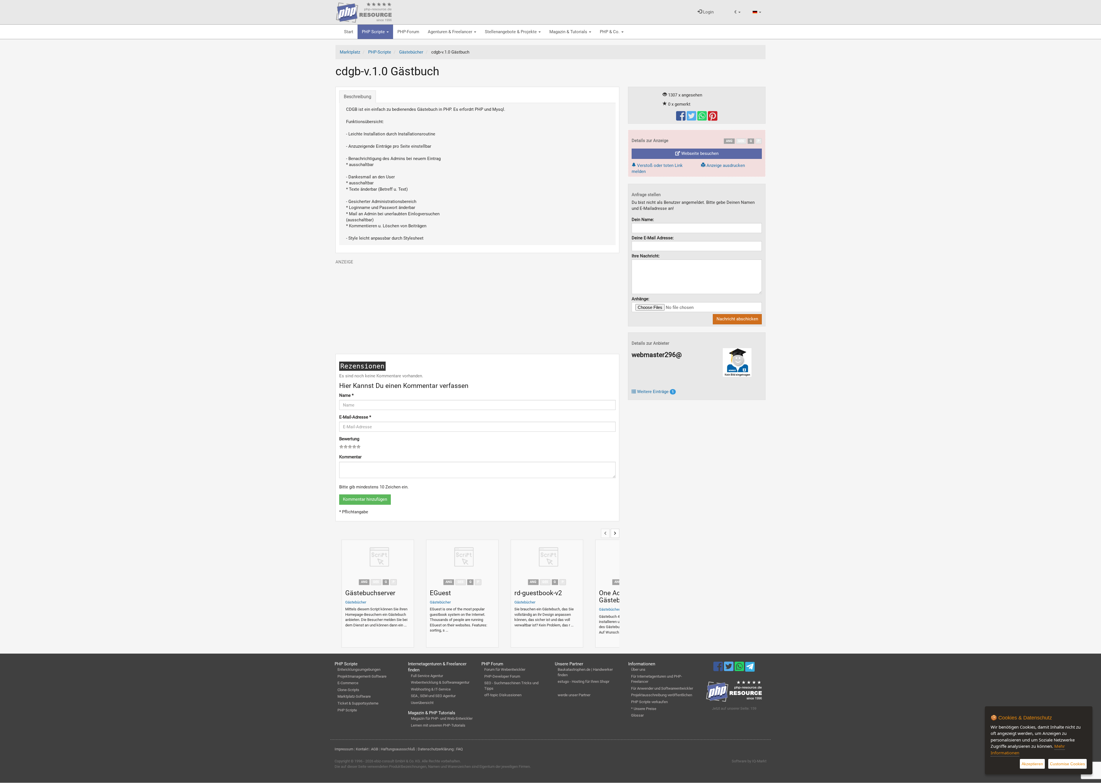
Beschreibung (357, 96)
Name (346, 395)
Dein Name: (643, 219)
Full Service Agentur (427, 676)
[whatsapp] (702, 118)
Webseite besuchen (699, 153)
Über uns (638, 669)
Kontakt (362, 749)
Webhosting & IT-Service (431, 689)
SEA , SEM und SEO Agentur (433, 696)
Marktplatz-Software (354, 696)
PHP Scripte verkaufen (649, 702)
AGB (374, 749)
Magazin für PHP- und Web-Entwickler (442, 718)
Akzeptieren (1032, 764)
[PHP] (363, 11)
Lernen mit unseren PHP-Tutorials (438, 725)
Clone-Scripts (348, 690)
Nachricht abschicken (737, 319)
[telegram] (750, 668)
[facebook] (681, 118)
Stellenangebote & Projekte (511, 31)
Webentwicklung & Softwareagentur (440, 682)
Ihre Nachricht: (646, 256)
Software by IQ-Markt (749, 761)
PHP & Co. (610, 31)
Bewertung (349, 438)
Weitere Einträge (655, 391)
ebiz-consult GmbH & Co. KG (397, 761)
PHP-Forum (408, 31)
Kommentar (350, 456)
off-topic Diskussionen (503, 695)
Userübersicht (422, 703)
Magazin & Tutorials (568, 31)
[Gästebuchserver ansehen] (378, 558)
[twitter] (692, 118)
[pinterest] (712, 118)
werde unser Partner (574, 695)
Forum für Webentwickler (504, 669)
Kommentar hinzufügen (365, 499)
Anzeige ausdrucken (725, 165)
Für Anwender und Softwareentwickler (662, 688)
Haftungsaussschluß (398, 749)
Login (708, 12)
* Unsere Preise (643, 709)
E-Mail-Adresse (355, 417)
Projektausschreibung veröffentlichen (661, 695)
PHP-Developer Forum (502, 676)
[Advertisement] (477, 305)
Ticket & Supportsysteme (357, 703)
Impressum (344, 749)
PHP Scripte (374, 31)
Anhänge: (640, 298)
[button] (737, 12)
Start (348, 31)
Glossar (637, 715)
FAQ (459, 749)
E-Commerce (347, 683)
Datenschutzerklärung (436, 749)
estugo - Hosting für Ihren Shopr (583, 681)
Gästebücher (355, 602)
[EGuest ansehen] (462, 558)
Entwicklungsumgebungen (358, 669)
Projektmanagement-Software (361, 676)
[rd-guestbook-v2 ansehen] (547, 558)
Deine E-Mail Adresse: (653, 237)
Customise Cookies (1067, 764)
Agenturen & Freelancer (450, 31)
